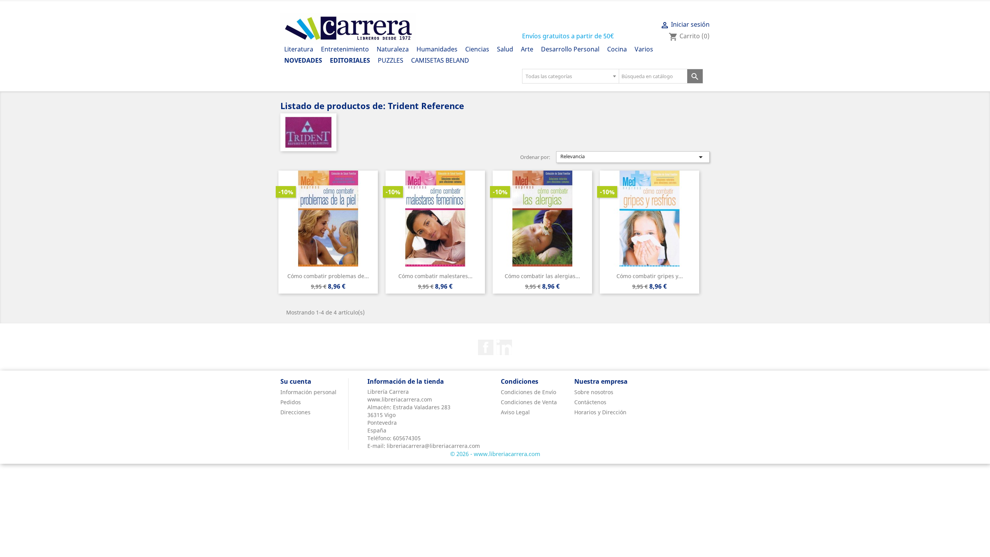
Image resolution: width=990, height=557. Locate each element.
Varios (644, 49)
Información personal (308, 392)
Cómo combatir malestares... (435, 276)
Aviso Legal (515, 412)
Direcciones (295, 412)
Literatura (298, 49)
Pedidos (290, 402)
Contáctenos (590, 402)
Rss (504, 347)
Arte (527, 49)
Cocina (617, 49)
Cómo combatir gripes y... (649, 276)
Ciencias (477, 49)
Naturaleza (393, 49)
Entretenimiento (345, 49)
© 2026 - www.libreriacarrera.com (495, 454)
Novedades (303, 60)
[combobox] (570, 76)
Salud (505, 49)
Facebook (485, 347)
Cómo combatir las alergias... (542, 276)
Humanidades (436, 49)
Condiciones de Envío (528, 392)
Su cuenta (295, 381)
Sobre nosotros (593, 392)
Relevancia (633, 157)
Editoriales (350, 60)
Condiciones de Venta (529, 402)
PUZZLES (390, 60)
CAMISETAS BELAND (440, 60)
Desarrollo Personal (570, 49)
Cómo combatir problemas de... (328, 276)
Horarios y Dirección (600, 412)
